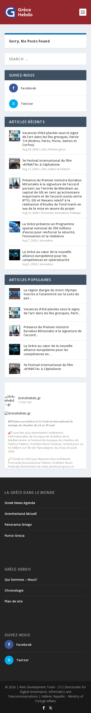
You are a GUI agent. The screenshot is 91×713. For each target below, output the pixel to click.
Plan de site (14, 601)
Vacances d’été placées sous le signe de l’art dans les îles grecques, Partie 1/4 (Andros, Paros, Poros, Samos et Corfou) (50, 139)
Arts (43, 149)
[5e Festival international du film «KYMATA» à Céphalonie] (14, 163)
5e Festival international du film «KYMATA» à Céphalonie (47, 162)
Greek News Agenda (20, 503)
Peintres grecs (56, 149)
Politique (75, 213)
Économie (47, 213)
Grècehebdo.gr (29, 398)
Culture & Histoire (59, 169)
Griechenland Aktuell (21, 514)
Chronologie (14, 590)
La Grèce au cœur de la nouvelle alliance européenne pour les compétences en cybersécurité (46, 256)
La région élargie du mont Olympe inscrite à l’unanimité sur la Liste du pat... (51, 294)
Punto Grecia (15, 535)
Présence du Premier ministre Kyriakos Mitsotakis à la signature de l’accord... (53, 331)
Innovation (61, 213)
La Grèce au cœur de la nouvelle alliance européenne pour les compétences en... (48, 350)
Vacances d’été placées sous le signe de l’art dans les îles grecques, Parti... (52, 311)
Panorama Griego (18, 524)
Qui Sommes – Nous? (21, 579)
